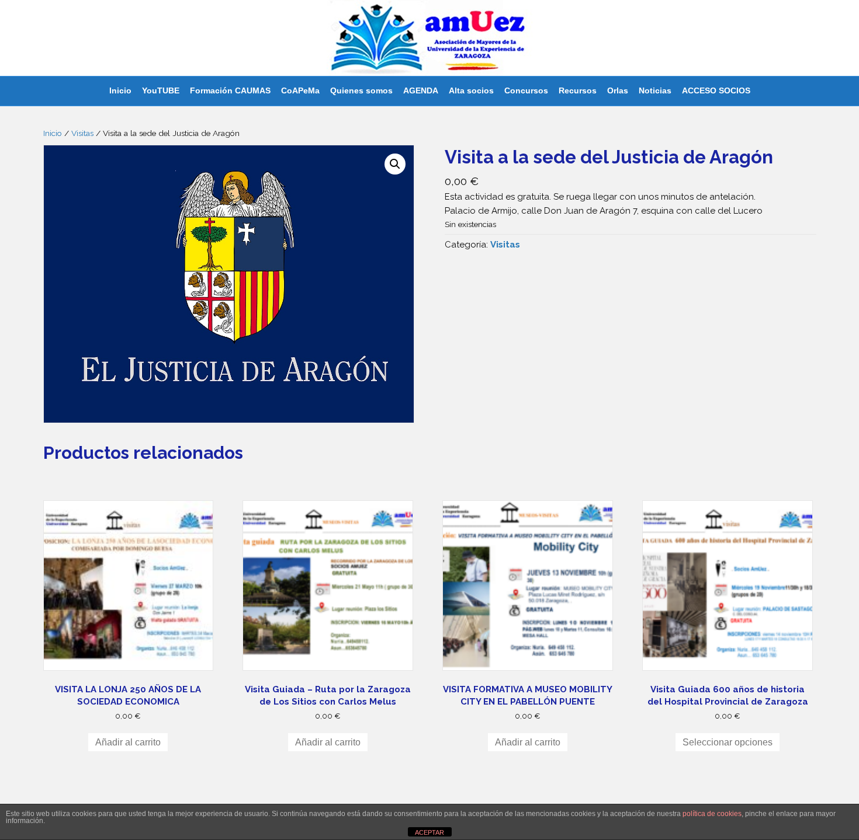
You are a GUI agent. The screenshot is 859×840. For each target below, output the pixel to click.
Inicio (120, 90)
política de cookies (712, 814)
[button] (395, 164)
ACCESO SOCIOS (716, 90)
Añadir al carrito (128, 742)
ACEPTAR (429, 832)
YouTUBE (160, 90)
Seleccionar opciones (728, 742)
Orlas (617, 90)
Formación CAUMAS (230, 90)
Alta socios (471, 90)
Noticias (655, 90)
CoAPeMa (300, 90)
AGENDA (420, 90)
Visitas (82, 133)
